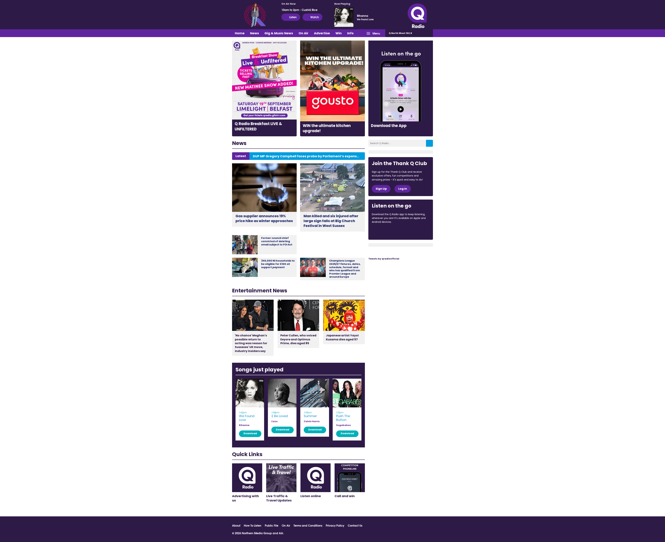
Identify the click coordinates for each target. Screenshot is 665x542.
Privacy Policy (335, 525)
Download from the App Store (385, 231)
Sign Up (381, 189)
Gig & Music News (278, 33)
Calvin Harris (312, 421)
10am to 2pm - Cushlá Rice (299, 10)
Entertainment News (259, 290)
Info (350, 33)
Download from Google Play (414, 231)
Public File (271, 525)
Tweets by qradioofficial (383, 258)
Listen (293, 17)
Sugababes (343, 425)
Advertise (322, 33)
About (236, 525)
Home (240, 33)
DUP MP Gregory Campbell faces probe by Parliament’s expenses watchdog (307, 156)
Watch (314, 17)
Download (250, 433)
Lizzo (274, 421)
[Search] (429, 143)
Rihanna (362, 16)
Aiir (281, 533)
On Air (303, 33)
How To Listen (252, 525)
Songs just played (259, 369)
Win (338, 33)
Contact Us (355, 525)
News (254, 33)
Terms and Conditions (308, 525)
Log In (402, 189)
